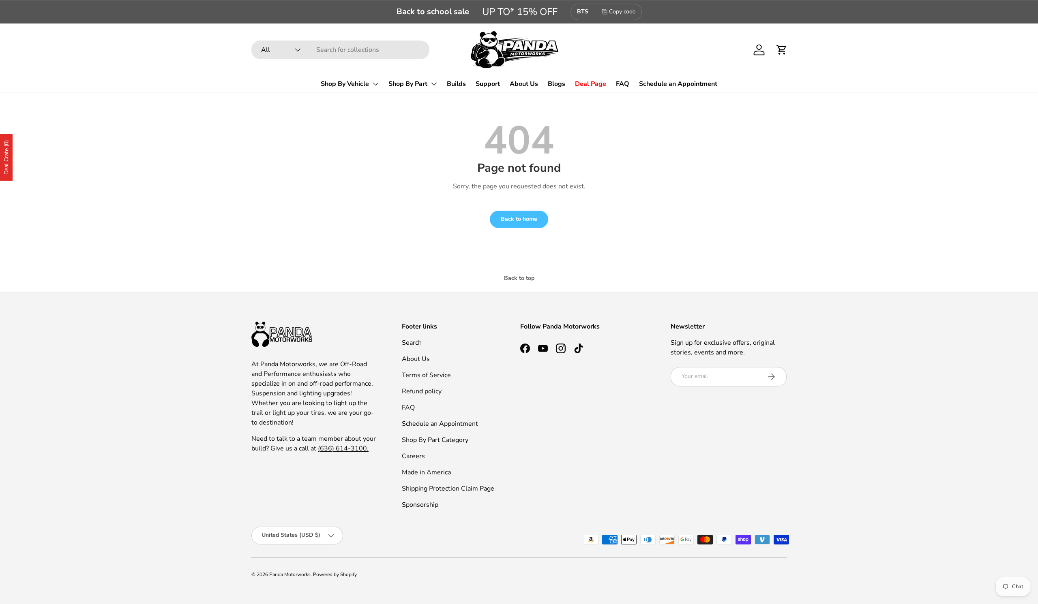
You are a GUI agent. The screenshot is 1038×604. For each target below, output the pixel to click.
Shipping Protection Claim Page (448, 488)
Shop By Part (407, 83)
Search (412, 342)
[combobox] (340, 50)
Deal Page (590, 83)
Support (488, 83)
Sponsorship (420, 504)
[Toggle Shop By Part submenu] (434, 84)
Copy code (622, 11)
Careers (413, 456)
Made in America (426, 472)
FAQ (622, 83)
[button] (782, 50)
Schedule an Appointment (678, 83)
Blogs (556, 83)
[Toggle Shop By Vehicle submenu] (375, 84)
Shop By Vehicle (345, 83)
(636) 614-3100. (343, 448)
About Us (524, 83)
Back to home (519, 219)
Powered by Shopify (335, 574)
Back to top (519, 278)
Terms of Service (426, 375)
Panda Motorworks (290, 574)
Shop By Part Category (435, 439)
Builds (456, 83)
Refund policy (422, 391)
